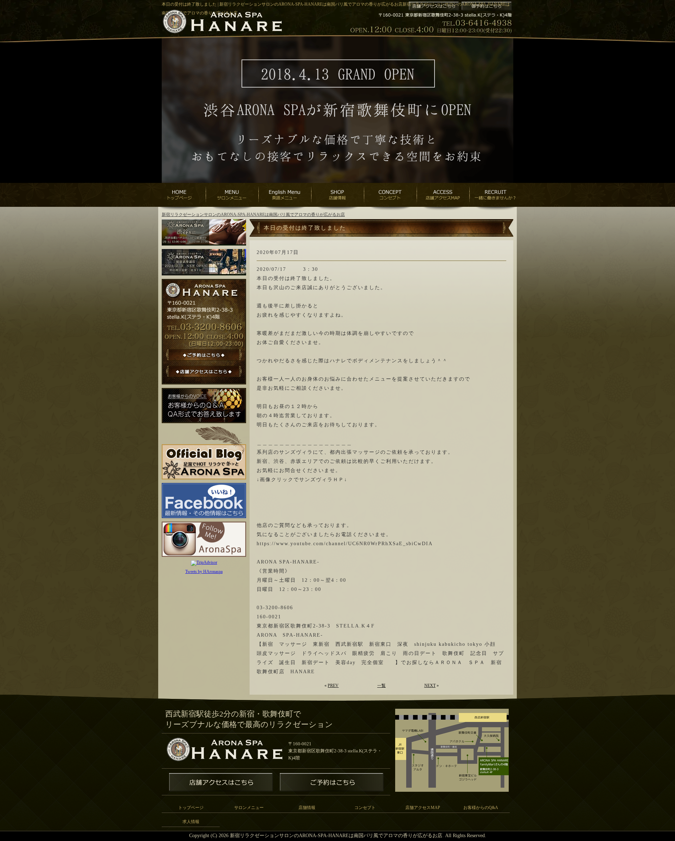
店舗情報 (306, 807)
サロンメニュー (249, 807)
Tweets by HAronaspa (204, 571)
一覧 (381, 685)
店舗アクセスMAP (422, 807)
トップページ (191, 807)
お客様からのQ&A (480, 807)
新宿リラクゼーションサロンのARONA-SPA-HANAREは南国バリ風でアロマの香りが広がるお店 (253, 214)
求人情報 (190, 821)
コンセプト (364, 807)
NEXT (430, 685)
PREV (333, 685)
